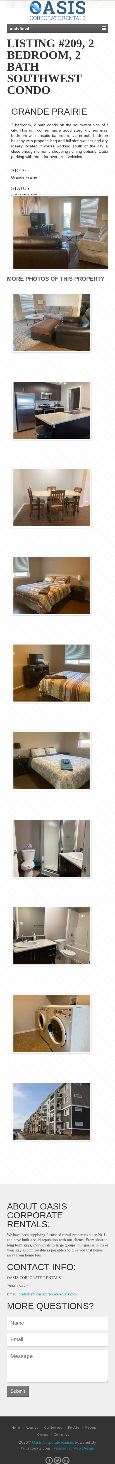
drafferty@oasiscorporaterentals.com (48, 1294)
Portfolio (73, 1427)
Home (16, 1427)
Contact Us (61, 1434)
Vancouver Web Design (73, 1448)
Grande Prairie (49, 112)
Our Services (53, 1427)
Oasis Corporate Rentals (53, 1442)
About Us (32, 1427)
